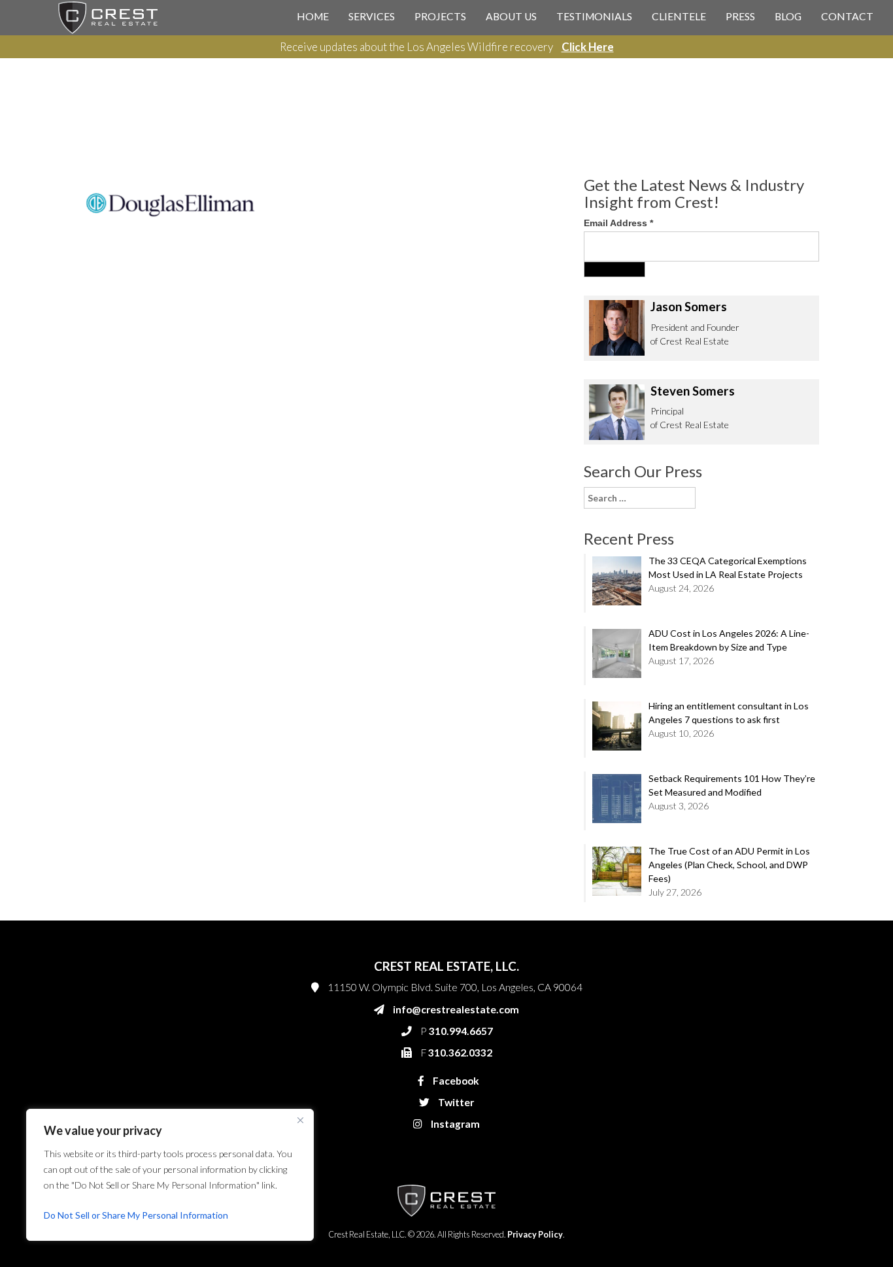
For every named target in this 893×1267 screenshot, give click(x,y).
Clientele (679, 16)
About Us (511, 16)
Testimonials (594, 16)
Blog (788, 16)
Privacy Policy (535, 1235)
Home (313, 16)
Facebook (455, 1081)
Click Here (588, 47)
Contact (847, 16)
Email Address (618, 223)
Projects (440, 16)
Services (371, 16)
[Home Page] (108, 16)
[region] (170, 1175)
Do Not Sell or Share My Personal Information (136, 1215)
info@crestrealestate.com (456, 1009)
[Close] (300, 1120)
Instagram (454, 1124)
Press (740, 16)
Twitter (455, 1102)
